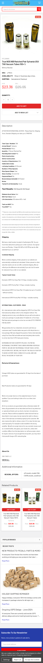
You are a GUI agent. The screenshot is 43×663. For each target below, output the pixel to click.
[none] (21, 35)
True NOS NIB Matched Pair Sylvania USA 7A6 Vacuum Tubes (32, 516)
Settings (6, 659)
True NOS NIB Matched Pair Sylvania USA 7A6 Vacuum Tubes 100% (11, 516)
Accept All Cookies (32, 659)
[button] (21, 112)
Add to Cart (11, 510)
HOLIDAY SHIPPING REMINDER (15, 594)
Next (40, 509)
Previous (3, 509)
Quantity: (6, 95)
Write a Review (7, 68)
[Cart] (40, 3)
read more (5, 561)
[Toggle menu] (3, 3)
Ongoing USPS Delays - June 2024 (17, 609)
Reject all (17, 659)
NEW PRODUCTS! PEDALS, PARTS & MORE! (21, 550)
